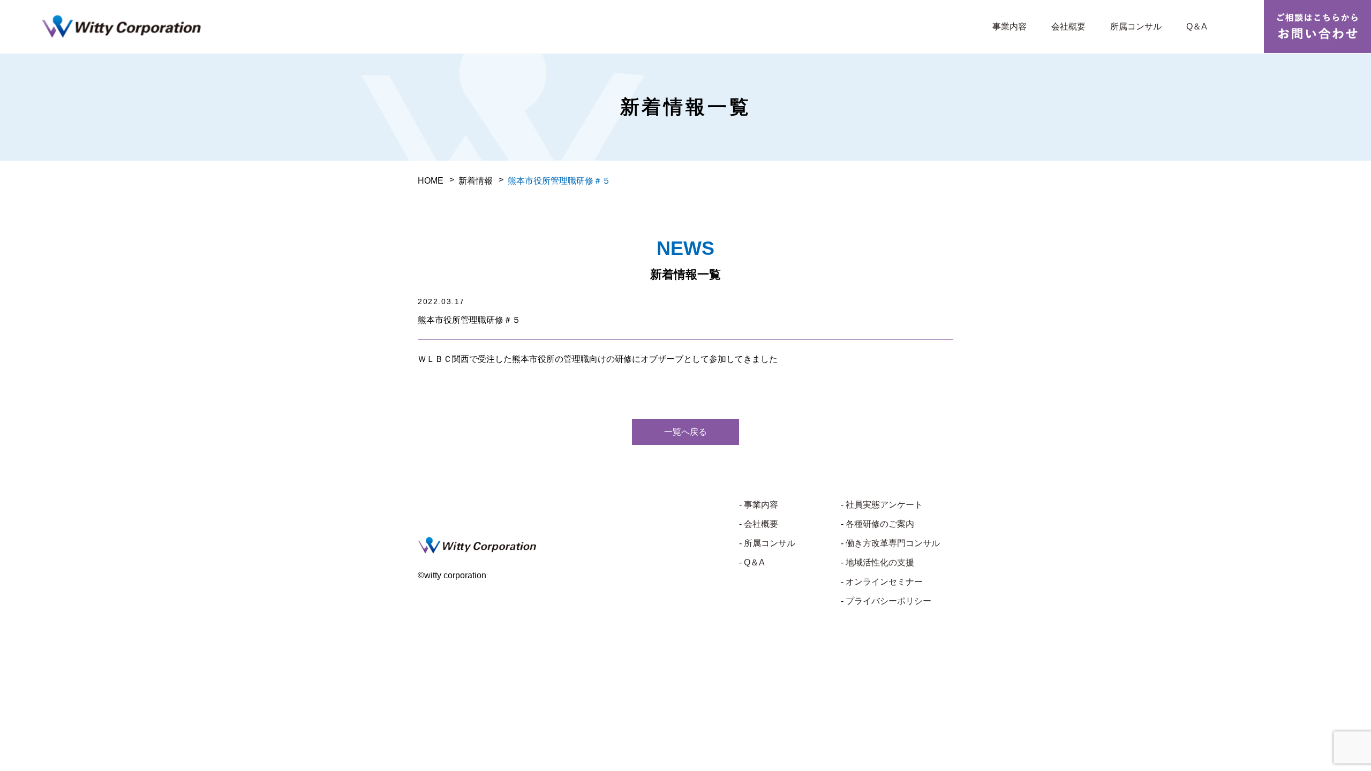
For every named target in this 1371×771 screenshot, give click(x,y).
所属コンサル (1136, 26)
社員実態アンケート (884, 504)
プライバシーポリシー (888, 601)
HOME (430, 180)
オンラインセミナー (884, 581)
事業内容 (1009, 26)
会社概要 (1068, 26)
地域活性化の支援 (880, 562)
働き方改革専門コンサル (893, 543)
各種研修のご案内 (880, 523)
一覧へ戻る (685, 431)
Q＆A (1196, 26)
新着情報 (475, 180)
